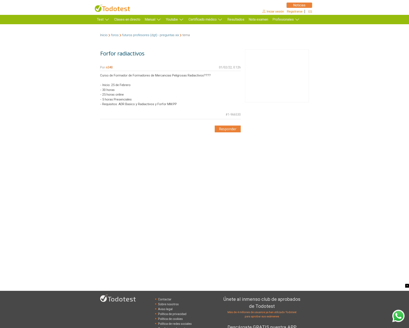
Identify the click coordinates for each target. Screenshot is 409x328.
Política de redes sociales (175, 323)
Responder (227, 129)
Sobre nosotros (168, 304)
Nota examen (258, 19)
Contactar (164, 299)
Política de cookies (170, 319)
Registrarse (294, 11)
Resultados (235, 19)
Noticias (299, 5)
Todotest (116, 8)
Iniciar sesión (275, 11)
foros (115, 35)
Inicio (104, 35)
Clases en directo (127, 19)
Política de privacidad (172, 314)
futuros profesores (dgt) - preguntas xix (150, 35)
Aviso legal (165, 309)
